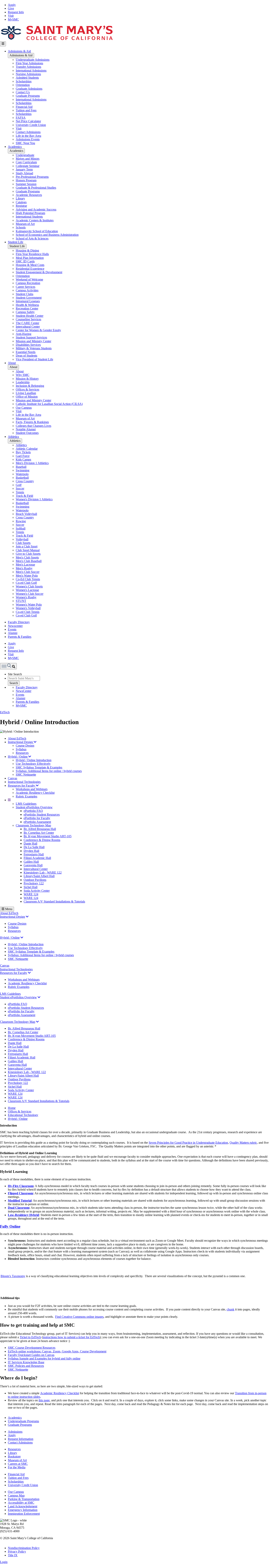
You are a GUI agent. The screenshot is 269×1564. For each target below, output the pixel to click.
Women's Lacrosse (27, 590)
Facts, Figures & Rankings (32, 422)
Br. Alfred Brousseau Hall (40, 829)
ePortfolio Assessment (37, 822)
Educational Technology (23, 1115)
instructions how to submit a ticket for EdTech (71, 1337)
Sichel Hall (30, 887)
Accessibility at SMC (21, 1502)
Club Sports (23, 543)
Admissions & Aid (19, 51)
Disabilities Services (28, 344)
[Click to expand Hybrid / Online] (21, 937)
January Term (24, 169)
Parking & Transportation (23, 1499)
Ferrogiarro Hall (34, 854)
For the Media (16, 1467)
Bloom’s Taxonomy (13, 1276)
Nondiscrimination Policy (24, 1548)
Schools (21, 227)
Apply (12, 5)
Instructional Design (21, 742)
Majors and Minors (27, 158)
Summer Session (26, 184)
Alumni (12, 633)
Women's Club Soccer (29, 593)
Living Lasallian (26, 393)
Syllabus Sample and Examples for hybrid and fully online (44, 1358)
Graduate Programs (28, 95)
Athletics (13, 436)
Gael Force (23, 456)
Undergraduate (25, 155)
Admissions (15, 1431)
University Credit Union (31, 125)
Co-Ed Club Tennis (28, 579)
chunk (230, 1309)
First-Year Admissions (29, 63)
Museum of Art (25, 224)
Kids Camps (23, 459)
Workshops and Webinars (31, 789)
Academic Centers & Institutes (35, 220)
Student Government (29, 297)
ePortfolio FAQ (33, 810)
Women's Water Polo (29, 604)
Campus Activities (27, 290)
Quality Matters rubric (243, 1142)
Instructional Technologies (24, 781)
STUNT (21, 600)
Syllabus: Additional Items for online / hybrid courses (49, 771)
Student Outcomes (27, 433)
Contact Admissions (28, 132)
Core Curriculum (26, 162)
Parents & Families (19, 636)
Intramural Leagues (28, 301)
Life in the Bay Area (28, 135)
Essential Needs (25, 352)
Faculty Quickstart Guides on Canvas (31, 1355)
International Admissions (31, 70)
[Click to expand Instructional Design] (27, 916)
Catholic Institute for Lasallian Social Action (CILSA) (49, 404)
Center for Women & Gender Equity (38, 330)
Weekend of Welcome (29, 279)
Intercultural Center (28, 326)
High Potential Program (30, 213)
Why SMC (22, 375)
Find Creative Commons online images (79, 1316)
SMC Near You (25, 143)
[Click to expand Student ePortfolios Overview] (39, 997)
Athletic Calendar (27, 448)
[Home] (56, 39)
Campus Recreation (28, 283)
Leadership (23, 382)
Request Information (20, 1439)
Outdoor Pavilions (35, 879)
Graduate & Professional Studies (36, 187)
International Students (29, 216)
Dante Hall (30, 843)
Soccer (20, 488)
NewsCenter (23, 691)
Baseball (21, 466)
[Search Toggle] (8, 666)
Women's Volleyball (28, 608)
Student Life (15, 242)
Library (20, 198)
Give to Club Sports (28, 553)
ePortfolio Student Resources (42, 814)
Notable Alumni (26, 429)
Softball (20, 528)
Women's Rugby (26, 597)
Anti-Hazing (23, 334)
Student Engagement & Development (39, 272)
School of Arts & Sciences (32, 238)
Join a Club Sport (26, 546)
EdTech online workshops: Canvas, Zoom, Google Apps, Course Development (57, 1351)
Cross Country (25, 481)
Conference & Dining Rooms (42, 840)
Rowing (21, 521)
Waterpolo (22, 474)
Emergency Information (22, 1510)
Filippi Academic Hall (37, 858)
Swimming (22, 470)
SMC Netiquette (26, 774)
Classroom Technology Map (33, 825)
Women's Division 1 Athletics (34, 499)
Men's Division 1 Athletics (32, 463)
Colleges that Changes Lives (33, 425)
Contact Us (23, 92)
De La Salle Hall (34, 847)
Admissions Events (28, 139)
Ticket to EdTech (30, 1337)
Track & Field (24, 495)
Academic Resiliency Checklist (35, 792)
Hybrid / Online (18, 756)
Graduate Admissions (29, 88)
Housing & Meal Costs (30, 265)
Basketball (22, 477)
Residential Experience (30, 268)
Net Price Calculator (28, 121)
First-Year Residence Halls (32, 254)
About (12, 363)
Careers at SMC (18, 1463)
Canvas (12, 778)
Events (12, 629)
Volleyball (22, 539)
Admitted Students (27, 77)
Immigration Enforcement (24, 1513)
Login (3, 1562)
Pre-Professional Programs (32, 176)
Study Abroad (24, 173)
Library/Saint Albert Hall (39, 876)
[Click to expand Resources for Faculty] (29, 973)
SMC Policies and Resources (26, 1365)
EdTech (5, 712)
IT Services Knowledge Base (26, 1362)
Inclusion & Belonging (30, 385)
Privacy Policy (17, 1551)
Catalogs (21, 202)
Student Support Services (31, 337)
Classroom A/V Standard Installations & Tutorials (54, 901)
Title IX (13, 1555)
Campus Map (16, 1495)
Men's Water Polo (27, 575)
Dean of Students (26, 355)
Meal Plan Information (30, 257)
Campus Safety (25, 312)
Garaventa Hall (33, 865)
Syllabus (21, 749)
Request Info (16, 12)
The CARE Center (27, 323)
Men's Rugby (24, 568)
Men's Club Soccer (27, 572)
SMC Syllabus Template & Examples (39, 767)
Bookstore (14, 1456)
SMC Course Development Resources (31, 1347)
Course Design (25, 745)
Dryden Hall (31, 850)
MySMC (13, 19)
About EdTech (17, 738)
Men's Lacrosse (25, 564)
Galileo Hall (31, 861)
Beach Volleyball (26, 514)
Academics (15, 146)
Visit (11, 15)
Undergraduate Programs (23, 1421)
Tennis (20, 492)
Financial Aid (24, 106)
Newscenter (15, 626)
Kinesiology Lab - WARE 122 (43, 872)
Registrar (21, 205)
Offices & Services (27, 389)
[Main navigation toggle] (3, 43)
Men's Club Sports (27, 557)
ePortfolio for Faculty (37, 818)
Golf (18, 485)
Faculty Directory (19, 622)
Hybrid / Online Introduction (33, 760)
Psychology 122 (34, 883)
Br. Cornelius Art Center (39, 832)
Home (12, 1108)
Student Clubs (24, 294)
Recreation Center (27, 308)
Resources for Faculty (22, 785)
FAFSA (21, 117)
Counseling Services (28, 319)
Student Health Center (29, 315)
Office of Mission (27, 396)
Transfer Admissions (28, 66)
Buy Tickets (23, 452)
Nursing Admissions (28, 74)
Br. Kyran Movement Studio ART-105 (47, 836)
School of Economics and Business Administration (47, 234)
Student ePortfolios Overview (34, 807)
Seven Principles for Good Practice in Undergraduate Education (188, 1142)
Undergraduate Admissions (32, 59)
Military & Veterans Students (34, 348)
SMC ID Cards (25, 261)
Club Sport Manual (28, 550)
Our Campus (24, 407)
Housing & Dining (27, 250)
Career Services (25, 286)
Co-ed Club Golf (26, 582)
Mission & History (27, 378)
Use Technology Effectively (33, 763)
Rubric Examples (26, 796)
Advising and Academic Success (36, 209)
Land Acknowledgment (22, 1506)
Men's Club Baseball (29, 561)
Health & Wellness (27, 305)
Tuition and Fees (26, 110)
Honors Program (26, 180)
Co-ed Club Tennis (27, 612)
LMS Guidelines (26, 803)
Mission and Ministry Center (33, 341)
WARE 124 (31, 894)
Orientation (23, 85)
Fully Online (10, 1226)
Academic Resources (29, 195)
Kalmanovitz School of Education (37, 231)
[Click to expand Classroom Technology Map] (37, 1021)
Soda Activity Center (37, 890)
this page (44, 1400)
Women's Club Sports (29, 586)
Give (11, 8)
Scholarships (24, 81)
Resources (22, 752)
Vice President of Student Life (34, 359)
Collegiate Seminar (27, 166)
